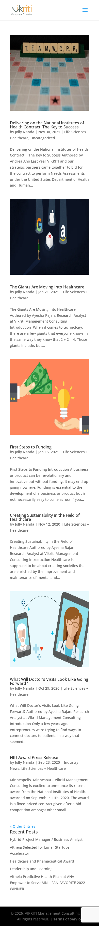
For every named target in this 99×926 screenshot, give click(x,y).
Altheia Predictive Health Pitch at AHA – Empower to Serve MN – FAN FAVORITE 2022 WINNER (47, 882)
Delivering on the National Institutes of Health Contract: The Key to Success (47, 125)
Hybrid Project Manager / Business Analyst (46, 839)
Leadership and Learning (31, 868)
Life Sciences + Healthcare (43, 768)
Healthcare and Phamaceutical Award (42, 861)
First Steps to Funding (31, 447)
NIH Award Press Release (34, 757)
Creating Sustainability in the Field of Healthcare (45, 517)
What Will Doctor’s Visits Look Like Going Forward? (49, 681)
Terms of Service (67, 919)
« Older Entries (22, 826)
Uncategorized (42, 137)
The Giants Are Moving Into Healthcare (47, 287)
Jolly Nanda (24, 131)
